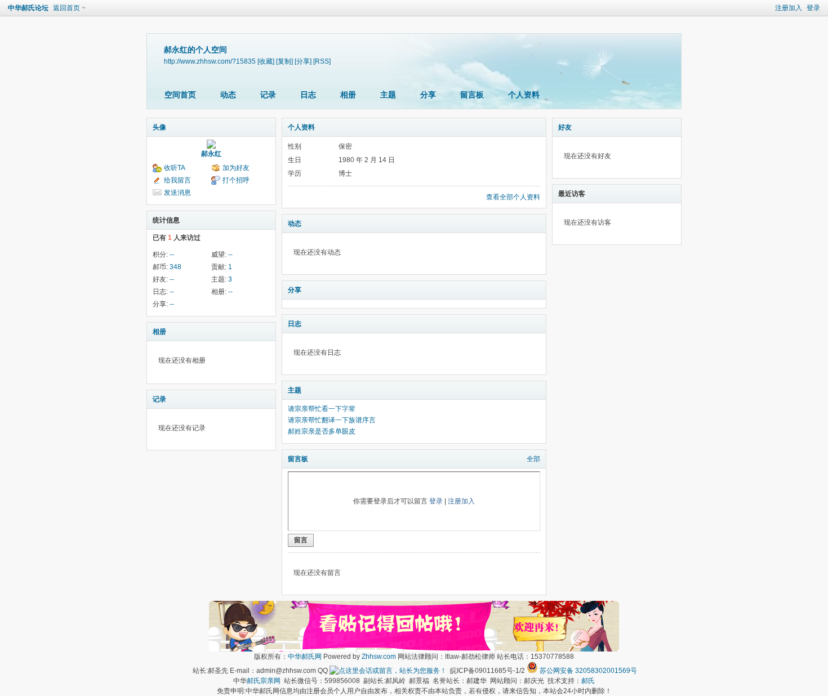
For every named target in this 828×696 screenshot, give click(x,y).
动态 (228, 94)
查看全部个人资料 (513, 197)
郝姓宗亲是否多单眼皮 (321, 431)
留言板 (472, 94)
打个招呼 (236, 180)
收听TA (174, 168)
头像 (159, 127)
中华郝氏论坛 (28, 8)
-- (172, 254)
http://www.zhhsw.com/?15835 (210, 61)
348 (175, 267)
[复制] (284, 61)
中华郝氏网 (305, 657)
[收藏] (265, 61)
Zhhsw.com (379, 657)
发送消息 (177, 193)
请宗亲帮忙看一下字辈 (321, 409)
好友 (565, 127)
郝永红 (211, 154)
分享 (428, 94)
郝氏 (588, 681)
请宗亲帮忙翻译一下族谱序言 (332, 420)
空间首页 (180, 94)
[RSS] (322, 61)
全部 (533, 459)
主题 (388, 94)
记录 (268, 94)
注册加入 (788, 8)
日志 (308, 94)
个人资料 (524, 94)
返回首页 (66, 8)
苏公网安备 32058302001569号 (588, 671)
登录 (813, 8)
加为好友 (236, 168)
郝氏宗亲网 (264, 681)
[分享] (303, 61)
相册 (348, 94)
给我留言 (177, 180)
